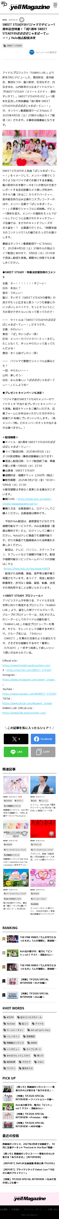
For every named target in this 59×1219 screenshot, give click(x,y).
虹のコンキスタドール (31, 1017)
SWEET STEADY (14, 45)
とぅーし (44, 801)
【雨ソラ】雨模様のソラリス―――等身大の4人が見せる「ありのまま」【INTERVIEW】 (28, 1155)
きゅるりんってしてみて (18, 1055)
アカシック (37, 844)
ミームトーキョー (39, 899)
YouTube (11, 1023)
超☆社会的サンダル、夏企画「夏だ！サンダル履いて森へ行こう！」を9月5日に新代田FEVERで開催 (15, 905)
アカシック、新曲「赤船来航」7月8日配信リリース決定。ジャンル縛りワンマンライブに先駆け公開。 (42, 856)
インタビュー (13, 1049)
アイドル (39, 1023)
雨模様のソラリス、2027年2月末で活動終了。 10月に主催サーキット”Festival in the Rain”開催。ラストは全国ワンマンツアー (16, 813)
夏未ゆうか (27, 1068)
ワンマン (11, 1068)
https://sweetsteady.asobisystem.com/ (26, 665)
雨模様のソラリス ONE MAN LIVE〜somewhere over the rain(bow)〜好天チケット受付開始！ (15, 862)
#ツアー (20, 801)
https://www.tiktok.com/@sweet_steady (27, 703)
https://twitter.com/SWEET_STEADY (29, 670)
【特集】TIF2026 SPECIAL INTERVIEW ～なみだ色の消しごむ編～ (29, 1181)
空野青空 (30, 1036)
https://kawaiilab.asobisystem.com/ (24, 713)
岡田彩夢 (11, 1061)
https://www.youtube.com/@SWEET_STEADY (29, 694)
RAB (34, 801)
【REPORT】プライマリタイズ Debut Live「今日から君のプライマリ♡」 (28, 1171)
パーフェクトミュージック (16, 850)
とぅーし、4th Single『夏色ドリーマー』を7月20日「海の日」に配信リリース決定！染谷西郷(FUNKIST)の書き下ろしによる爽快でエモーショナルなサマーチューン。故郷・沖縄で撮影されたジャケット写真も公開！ (42, 807)
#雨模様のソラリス (13, 806)
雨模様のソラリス (12, 855)
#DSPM (9, 801)
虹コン (25, 1023)
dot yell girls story (40, 1030)
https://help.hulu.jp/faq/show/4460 (27, 568)
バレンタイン (13, 1036)
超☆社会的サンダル (13, 899)
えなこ (41, 1061)
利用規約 (16, 1209)
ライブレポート (33, 1049)
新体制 (35, 904)
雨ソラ (40, 1055)
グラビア (26, 1061)
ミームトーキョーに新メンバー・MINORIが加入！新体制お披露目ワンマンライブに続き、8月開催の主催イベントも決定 (42, 911)
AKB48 (34, 1042)
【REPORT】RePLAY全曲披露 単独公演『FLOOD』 (29, 1163)
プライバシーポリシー (33, 1209)
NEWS (4, 20)
